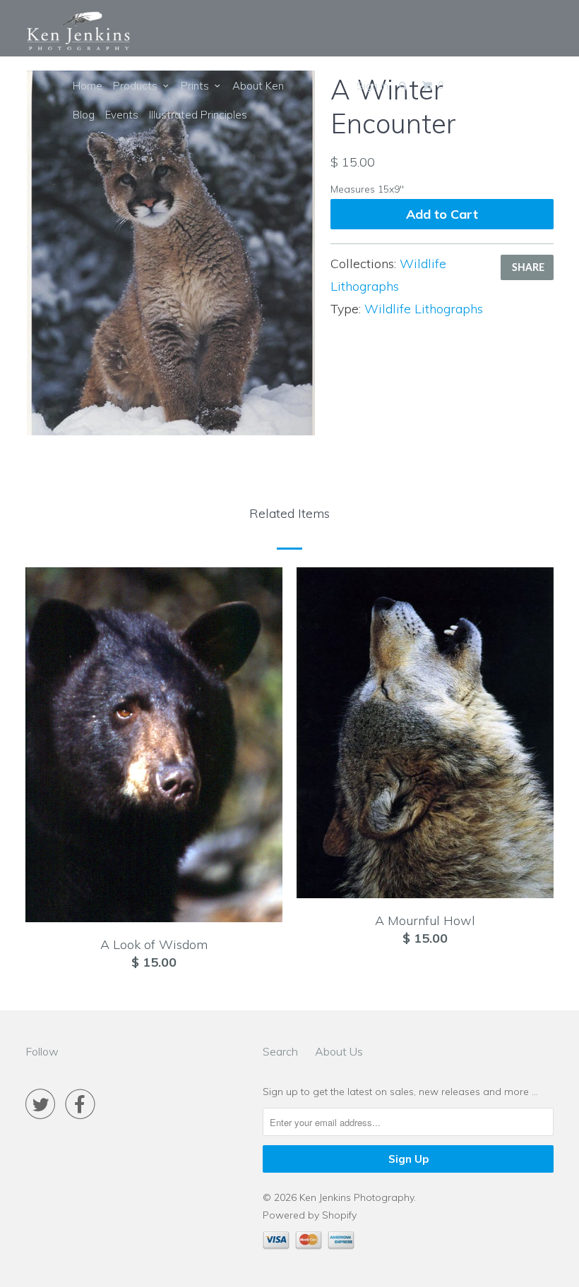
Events (121, 114)
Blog (84, 114)
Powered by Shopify (310, 1215)
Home (87, 85)
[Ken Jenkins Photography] (78, 32)
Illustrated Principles (198, 114)
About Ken (258, 85)
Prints (198, 85)
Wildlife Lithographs (423, 309)
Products (138, 85)
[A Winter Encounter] (170, 253)
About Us (339, 1051)
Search (280, 1051)
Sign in (372, 85)
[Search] (404, 85)
